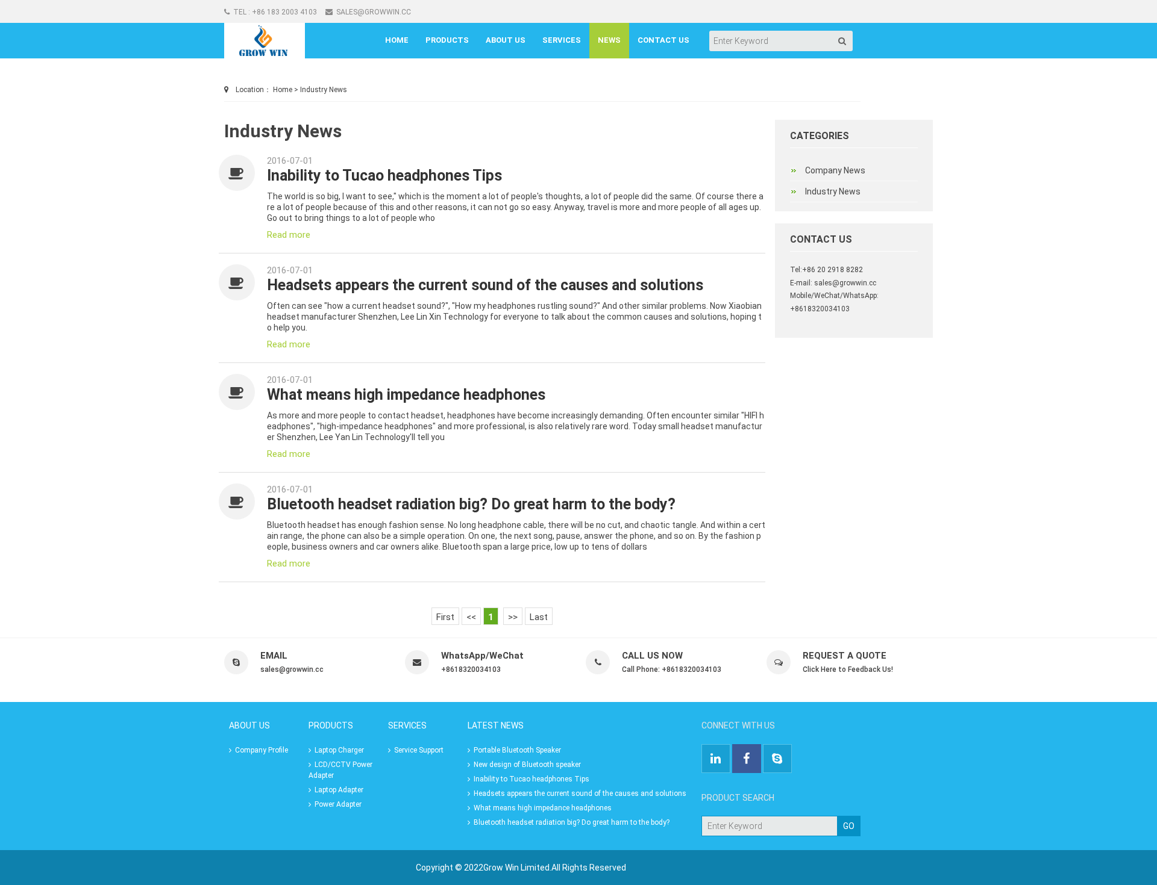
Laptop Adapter (337, 790)
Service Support (417, 750)
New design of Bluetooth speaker (525, 764)
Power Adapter (336, 804)
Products (447, 40)
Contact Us (663, 40)
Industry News (323, 89)
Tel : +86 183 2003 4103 (273, 12)
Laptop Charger (337, 750)
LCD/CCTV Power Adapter (340, 770)
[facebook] (746, 760)
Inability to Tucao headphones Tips (384, 175)
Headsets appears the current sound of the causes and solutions (485, 285)
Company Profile (259, 750)
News (609, 40)
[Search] (842, 41)
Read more (288, 234)
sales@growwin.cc (372, 12)
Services (561, 40)
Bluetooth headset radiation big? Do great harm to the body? (471, 504)
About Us (505, 40)
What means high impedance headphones (406, 394)
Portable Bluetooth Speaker (515, 750)
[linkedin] (716, 760)
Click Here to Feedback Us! (848, 669)
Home (397, 40)
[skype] (777, 760)
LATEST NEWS (496, 725)
